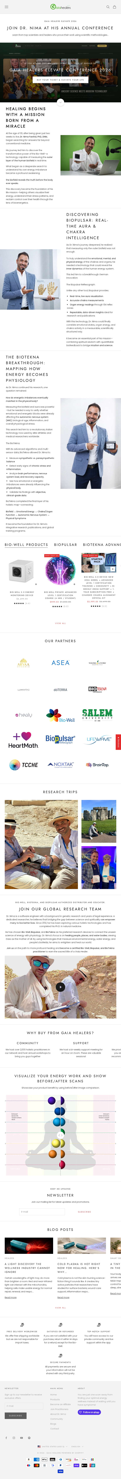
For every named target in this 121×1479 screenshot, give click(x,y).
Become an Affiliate (60, 1404)
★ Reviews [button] (118, 742)
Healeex (9, 1258)
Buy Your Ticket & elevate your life (60, 79)
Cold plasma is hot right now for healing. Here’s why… (79, 1268)
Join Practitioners (59, 1409)
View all (60, 623)
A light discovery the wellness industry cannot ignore (27, 1268)
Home (53, 1394)
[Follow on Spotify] (29, 1437)
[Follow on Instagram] (13, 1437)
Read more (11, 1297)
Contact (54, 1428)
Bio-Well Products (26, 544)
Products (55, 1399)
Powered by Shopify (73, 1453)
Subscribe (84, 1211)
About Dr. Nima (58, 1414)
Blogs (53, 1423)
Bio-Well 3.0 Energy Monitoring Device (22, 593)
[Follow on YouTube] (21, 1437)
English (76, 1446)
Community (56, 1419)
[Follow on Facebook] (6, 1437)
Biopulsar (65, 544)
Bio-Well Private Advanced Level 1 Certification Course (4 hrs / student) (60, 595)
